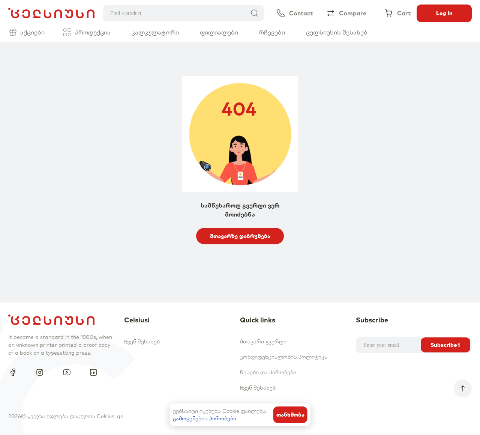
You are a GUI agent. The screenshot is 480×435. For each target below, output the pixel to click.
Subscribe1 (445, 345)
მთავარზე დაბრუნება (240, 236)
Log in (444, 13)
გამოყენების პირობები (204, 418)
